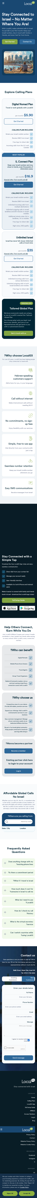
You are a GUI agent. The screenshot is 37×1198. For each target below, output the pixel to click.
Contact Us (27, 42)
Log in (18, 771)
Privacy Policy (30, 1134)
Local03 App (31, 1104)
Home (33, 1097)
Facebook (32, 1155)
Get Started (9, 42)
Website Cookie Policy (28, 1144)
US (34, 1172)
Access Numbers (29, 1114)
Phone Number (28, 1002)
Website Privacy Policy (28, 1141)
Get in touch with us (18, 333)
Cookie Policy (24, 1187)
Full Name (29, 992)
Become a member (18, 751)
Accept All (26, 1193)
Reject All (10, 1193)
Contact (32, 1138)
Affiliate (32, 1111)
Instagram (32, 1158)
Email (31, 1012)
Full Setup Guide (18, 600)
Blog (33, 1120)
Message (30, 1022)
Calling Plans (31, 1101)
